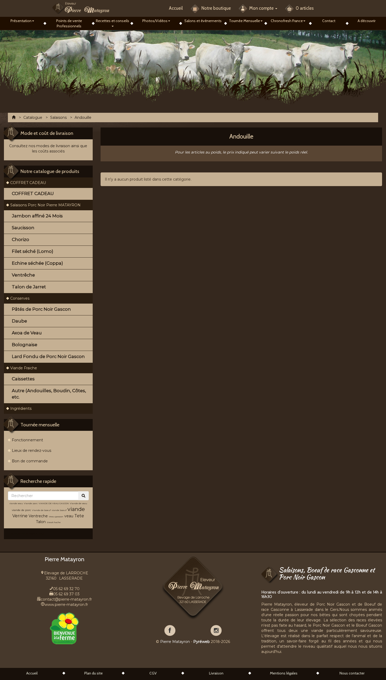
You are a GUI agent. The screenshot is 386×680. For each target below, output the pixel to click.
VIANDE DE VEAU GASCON (54, 503)
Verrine (20, 515)
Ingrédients (21, 408)
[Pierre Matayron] (80, 7)
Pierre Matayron (175, 641)
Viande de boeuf (41, 510)
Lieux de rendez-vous (31, 450)
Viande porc (31, 503)
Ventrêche (23, 275)
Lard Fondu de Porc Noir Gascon (48, 356)
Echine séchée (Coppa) (37, 263)
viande (76, 509)
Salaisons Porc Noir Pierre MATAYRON (45, 205)
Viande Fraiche (23, 368)
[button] (22, 21)
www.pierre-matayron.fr (66, 604)
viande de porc (21, 510)
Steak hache (54, 522)
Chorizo (20, 239)
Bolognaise (24, 344)
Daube (19, 321)
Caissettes (23, 378)
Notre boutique (215, 8)
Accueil (176, 8)
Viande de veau (78, 503)
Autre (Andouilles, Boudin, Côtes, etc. (49, 394)
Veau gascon (56, 516)
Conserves (19, 298)
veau (68, 516)
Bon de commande (30, 461)
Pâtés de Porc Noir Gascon (41, 309)
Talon (41, 521)
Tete (79, 515)
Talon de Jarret (29, 286)
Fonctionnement (27, 440)
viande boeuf (59, 510)
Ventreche (38, 516)
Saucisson (23, 227)
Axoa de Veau (27, 332)
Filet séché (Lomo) (32, 251)
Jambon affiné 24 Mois (37, 215)
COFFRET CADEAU (28, 182)
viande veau (16, 503)
